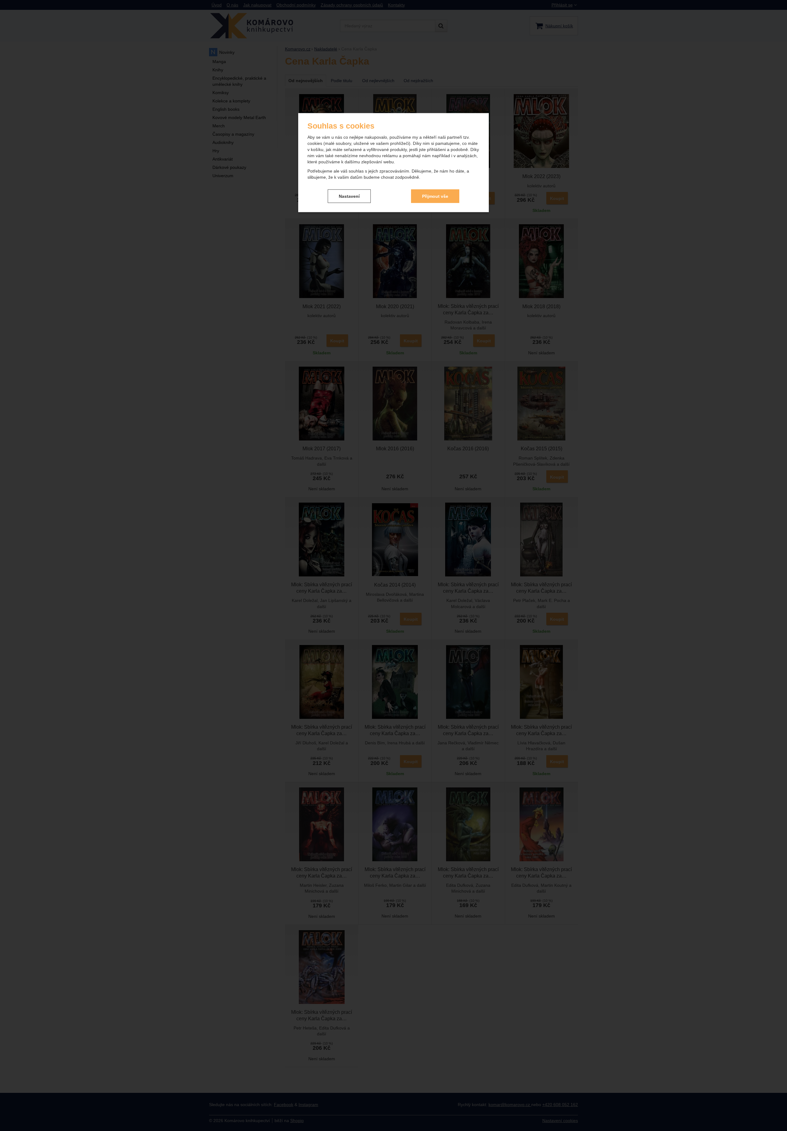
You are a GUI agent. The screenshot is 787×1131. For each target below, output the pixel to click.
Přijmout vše (435, 195)
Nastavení (349, 195)
